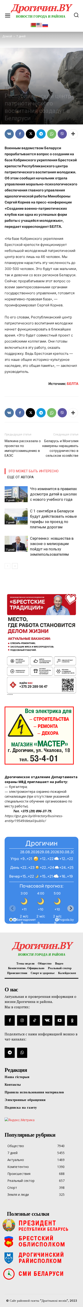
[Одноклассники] (72, 1020)
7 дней (10, 87)
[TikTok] (35, 1020)
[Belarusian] (33, 24)
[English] (39, 24)
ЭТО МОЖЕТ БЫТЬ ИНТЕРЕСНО (33, 471)
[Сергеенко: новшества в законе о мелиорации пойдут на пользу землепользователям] (16, 544)
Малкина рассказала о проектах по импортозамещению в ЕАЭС (23, 448)
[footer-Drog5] (41, 1258)
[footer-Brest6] (41, 1241)
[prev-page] (7, 566)
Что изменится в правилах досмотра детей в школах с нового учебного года (53, 494)
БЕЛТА (72, 383)
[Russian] (45, 24)
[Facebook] (19, 134)
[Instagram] (22, 1020)
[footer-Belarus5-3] (41, 1225)
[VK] (9, 134)
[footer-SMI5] (41, 1274)
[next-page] (15, 566)
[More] (73, 134)
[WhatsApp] (51, 134)
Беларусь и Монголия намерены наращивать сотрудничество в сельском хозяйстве (60, 448)
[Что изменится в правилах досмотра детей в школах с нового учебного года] (16, 494)
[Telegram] (41, 134)
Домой (7, 36)
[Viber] (62, 134)
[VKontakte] (47, 1020)
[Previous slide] (12, 908)
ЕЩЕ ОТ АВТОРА (20, 477)
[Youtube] (60, 1020)
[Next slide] (70, 908)
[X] (30, 134)
